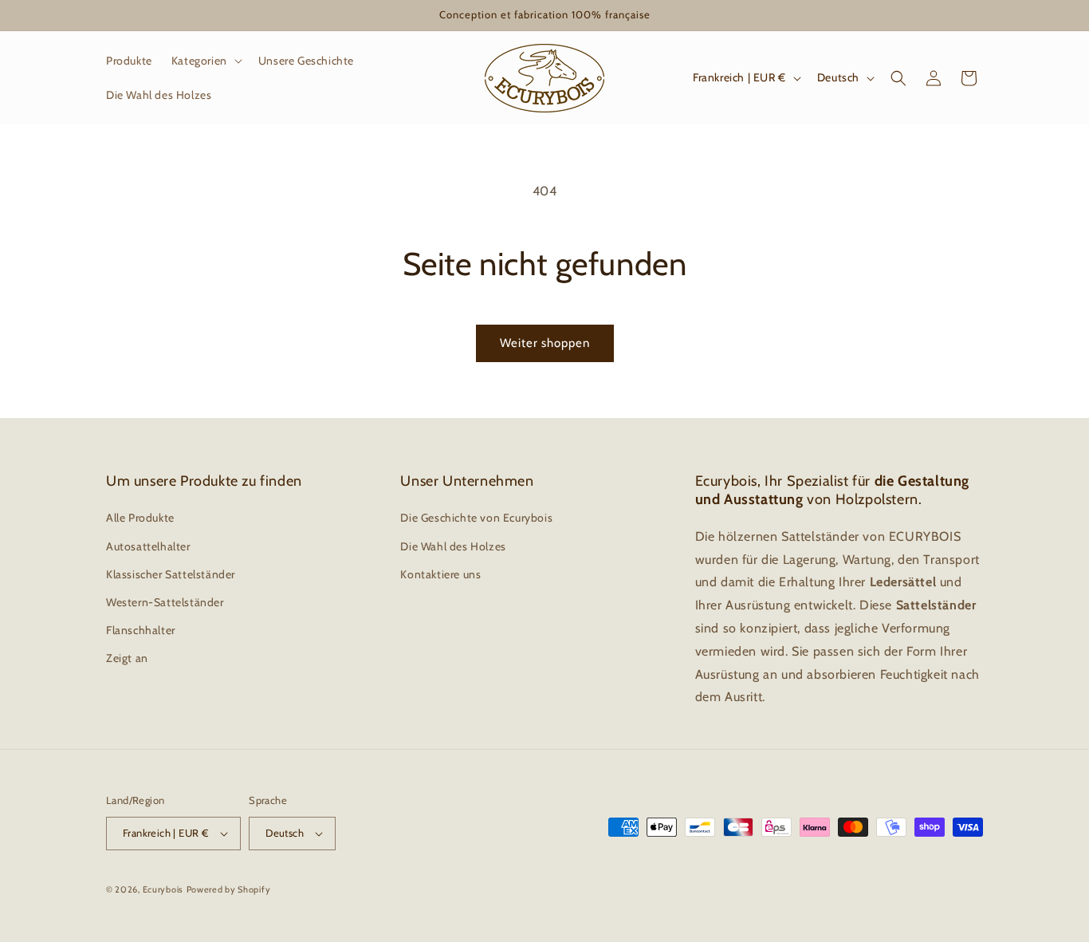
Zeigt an (127, 658)
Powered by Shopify (229, 889)
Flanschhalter (140, 630)
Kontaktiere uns (440, 574)
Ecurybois (163, 889)
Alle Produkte (140, 517)
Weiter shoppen (545, 343)
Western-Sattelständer (165, 602)
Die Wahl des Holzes (452, 546)
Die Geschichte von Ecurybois (476, 517)
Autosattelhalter (148, 546)
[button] (205, 60)
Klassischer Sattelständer (170, 574)
